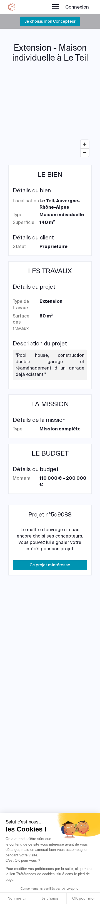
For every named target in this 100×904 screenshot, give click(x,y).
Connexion (77, 7)
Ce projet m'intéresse (50, 564)
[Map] (50, 117)
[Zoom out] (85, 152)
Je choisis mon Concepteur (50, 21)
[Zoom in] (85, 144)
